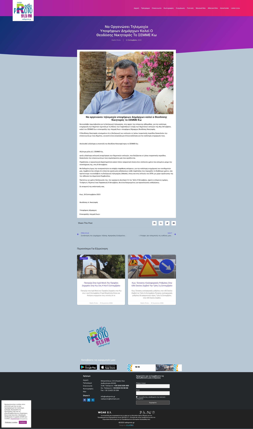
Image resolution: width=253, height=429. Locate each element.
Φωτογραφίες (169, 8)
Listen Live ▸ (235, 8)
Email (137, 390)
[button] (154, 223)
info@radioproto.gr (108, 396)
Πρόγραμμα (145, 8)
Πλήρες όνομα (141, 383)
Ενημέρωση (180, 8)
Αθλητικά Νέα (213, 8)
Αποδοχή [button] (23, 422)
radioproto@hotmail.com (110, 399)
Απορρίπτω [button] (23, 419)
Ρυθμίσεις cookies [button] (11, 422)
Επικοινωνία (156, 8)
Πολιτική (190, 8)
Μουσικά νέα (200, 8)
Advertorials (224, 8)
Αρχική (136, 8)
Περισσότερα (15, 419)
